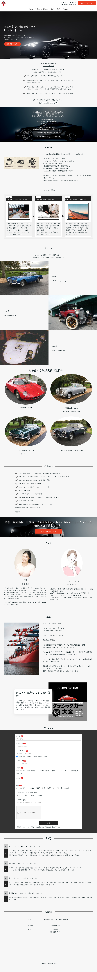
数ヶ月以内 (47, 788)
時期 (17, 785)
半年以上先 (59, 788)
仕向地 (18, 778)
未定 (67, 788)
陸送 (32, 795)
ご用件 (18, 768)
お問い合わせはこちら (87, 3)
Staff (52, 9)
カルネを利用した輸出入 (48, 770)
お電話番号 (19, 743)
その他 (20, 773)
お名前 (18, 736)
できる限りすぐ (23, 788)
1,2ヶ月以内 (36, 788)
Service (31, 9)
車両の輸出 (22, 770)
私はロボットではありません (28, 812)
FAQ (58, 9)
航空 (26, 795)
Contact (65, 9)
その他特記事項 (21, 800)
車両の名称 (19, 760)
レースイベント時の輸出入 (69, 770)
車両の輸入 (33, 770)
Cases (38, 9)
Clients (45, 9)
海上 (19, 795)
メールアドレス (20, 750)
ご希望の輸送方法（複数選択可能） (27, 792)
